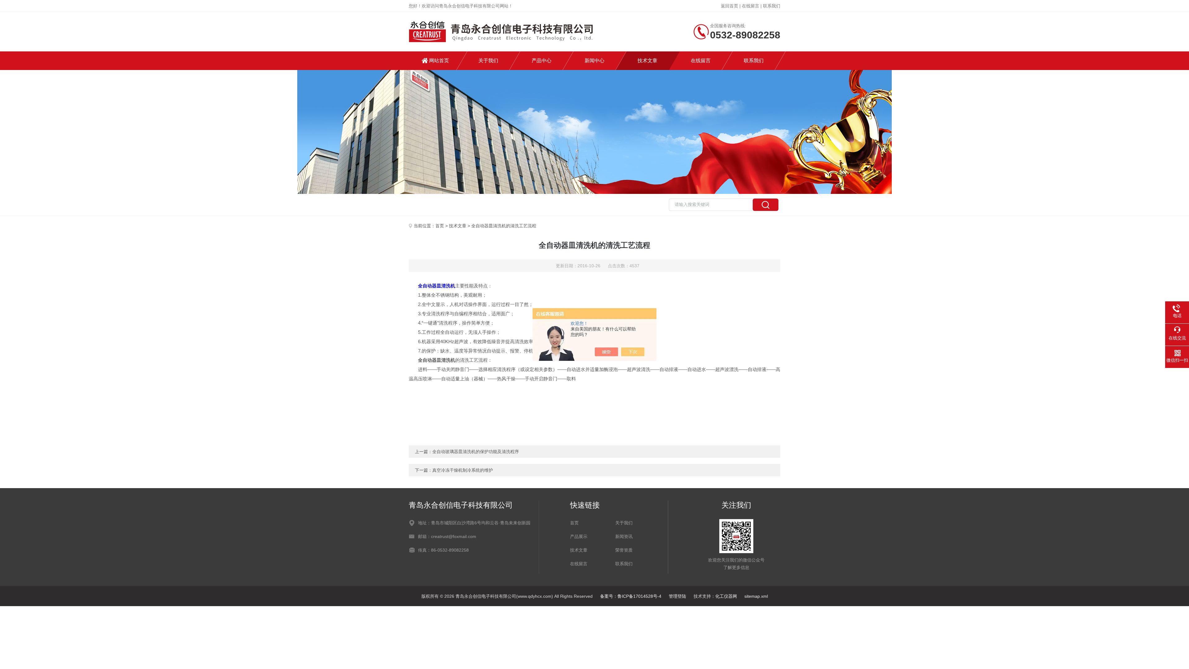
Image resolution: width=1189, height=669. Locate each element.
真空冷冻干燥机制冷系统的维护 (462, 470)
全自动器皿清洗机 (436, 285)
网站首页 (439, 60)
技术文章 (647, 60)
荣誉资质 (624, 550)
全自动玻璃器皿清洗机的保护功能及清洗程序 (475, 451)
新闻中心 (594, 60)
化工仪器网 (726, 596)
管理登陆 (677, 596)
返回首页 (729, 5)
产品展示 (578, 536)
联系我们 (771, 5)
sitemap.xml (756, 596)
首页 (439, 225)
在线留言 (750, 5)
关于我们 (488, 60)
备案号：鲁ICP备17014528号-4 (630, 596)
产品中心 (541, 60)
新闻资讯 (624, 536)
